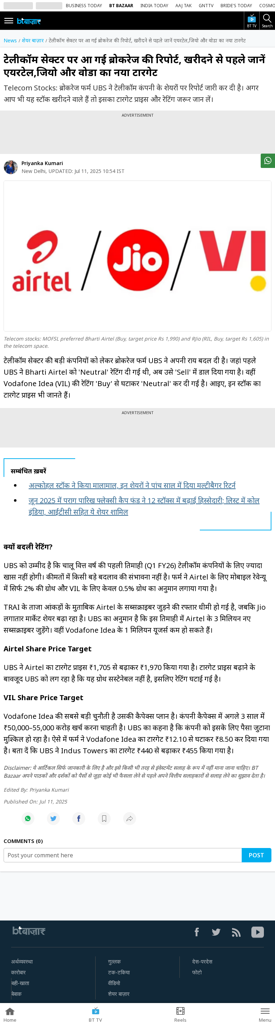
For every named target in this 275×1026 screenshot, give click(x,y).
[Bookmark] (104, 822)
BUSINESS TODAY (84, 6)
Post (256, 855)
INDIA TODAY (154, 6)
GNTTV (206, 6)
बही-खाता (20, 983)
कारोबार (18, 972)
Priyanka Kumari (42, 163)
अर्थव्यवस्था (22, 962)
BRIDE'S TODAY (236, 6)
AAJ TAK (183, 6)
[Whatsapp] (27, 822)
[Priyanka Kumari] (11, 167)
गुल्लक (114, 962)
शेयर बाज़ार (119, 994)
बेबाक (16, 994)
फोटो (197, 972)
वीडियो (114, 983)
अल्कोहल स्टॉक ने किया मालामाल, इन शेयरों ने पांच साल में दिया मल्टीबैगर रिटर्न (132, 485)
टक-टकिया (119, 972)
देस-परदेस (202, 962)
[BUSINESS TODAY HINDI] (29, 20)
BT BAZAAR (121, 6)
